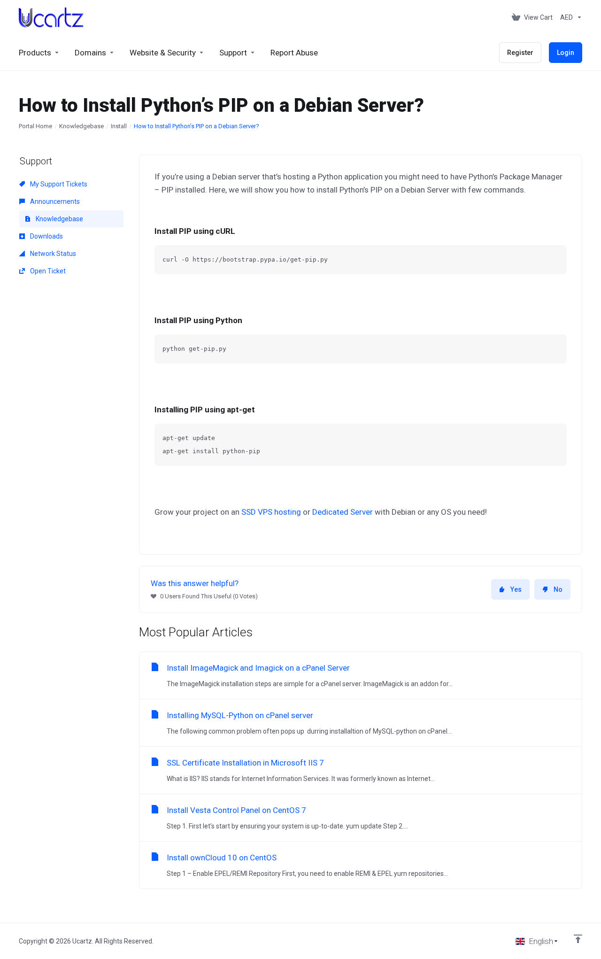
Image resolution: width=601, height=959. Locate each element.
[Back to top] (578, 939)
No (558, 589)
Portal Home (35, 126)
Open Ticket (47, 271)
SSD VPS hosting (271, 512)
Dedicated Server (342, 512)
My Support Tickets (58, 184)
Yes (516, 589)
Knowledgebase (81, 126)
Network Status (52, 253)
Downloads (46, 236)
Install (119, 126)
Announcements (54, 201)
